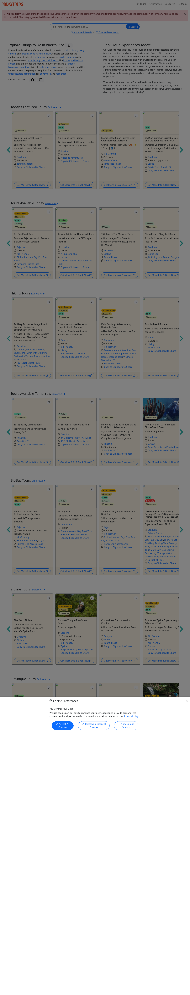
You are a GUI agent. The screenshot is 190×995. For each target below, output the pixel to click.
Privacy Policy (131, 716)
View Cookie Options (127, 725)
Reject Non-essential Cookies (95, 725)
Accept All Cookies (63, 725)
